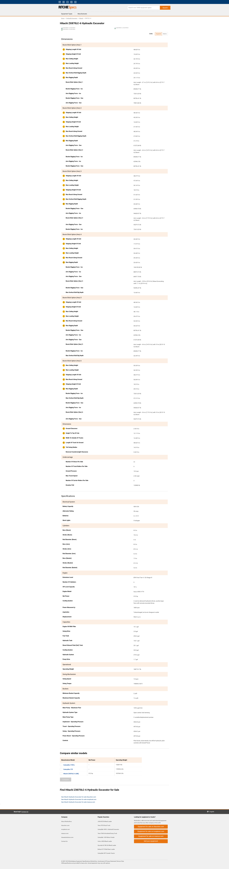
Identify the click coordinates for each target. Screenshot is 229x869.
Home (62, 18)
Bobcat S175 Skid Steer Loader (106, 849)
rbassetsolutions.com (67, 837)
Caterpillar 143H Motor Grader (106, 837)
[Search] (165, 8)
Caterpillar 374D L (69, 765)
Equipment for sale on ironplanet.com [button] (151, 831)
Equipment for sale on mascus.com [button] (150, 836)
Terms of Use (120, 861)
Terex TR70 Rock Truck (104, 825)
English (212, 811)
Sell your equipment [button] (151, 841)
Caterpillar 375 (68, 769)
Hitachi (81, 18)
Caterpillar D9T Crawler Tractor (106, 853)
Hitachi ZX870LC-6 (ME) (71, 774)
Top (226, 866)
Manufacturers (82, 14)
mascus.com (64, 833)
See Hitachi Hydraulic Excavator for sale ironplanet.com (78, 799)
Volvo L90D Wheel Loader (105, 841)
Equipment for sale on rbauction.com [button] (151, 826)
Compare (65, 780)
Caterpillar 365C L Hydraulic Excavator (108, 829)
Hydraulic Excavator (71, 18)
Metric (165, 34)
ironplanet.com (65, 829)
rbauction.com (65, 825)
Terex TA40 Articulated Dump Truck (107, 833)
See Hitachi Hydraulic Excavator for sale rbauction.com (78, 797)
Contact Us (24, 812)
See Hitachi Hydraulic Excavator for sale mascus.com (78, 802)
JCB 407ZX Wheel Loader (105, 821)
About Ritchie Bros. (66, 821)
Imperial (158, 34)
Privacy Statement (111, 861)
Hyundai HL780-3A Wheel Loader (107, 845)
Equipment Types (66, 14)
